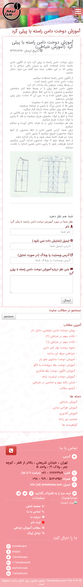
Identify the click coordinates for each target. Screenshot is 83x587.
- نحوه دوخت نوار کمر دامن (60, 348)
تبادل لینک (34, 533)
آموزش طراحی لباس (65, 408)
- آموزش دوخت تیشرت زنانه (59, 377)
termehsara (18, 546)
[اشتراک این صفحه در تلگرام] (18, 493)
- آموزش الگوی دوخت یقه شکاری (56, 371)
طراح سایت (17, 581)
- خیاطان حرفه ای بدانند (62, 354)
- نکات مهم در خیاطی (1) (61, 342)
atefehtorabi (19, 568)
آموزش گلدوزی (68, 413)
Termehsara (19, 557)
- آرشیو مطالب (68, 388)
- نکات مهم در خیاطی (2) (61, 336)
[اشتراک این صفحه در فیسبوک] (31, 493)
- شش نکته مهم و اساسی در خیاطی (55, 382)
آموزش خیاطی (68, 402)
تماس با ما (34, 511)
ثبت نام (36, 522)
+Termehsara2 (20, 562)
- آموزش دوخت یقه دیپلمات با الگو (55, 365)
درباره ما (36, 517)
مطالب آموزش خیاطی (28, 528)
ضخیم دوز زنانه (68, 419)
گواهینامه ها (69, 425)
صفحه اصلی (34, 506)
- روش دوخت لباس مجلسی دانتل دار (54, 330)
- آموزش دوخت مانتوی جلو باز (58, 359)
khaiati (15, 551)
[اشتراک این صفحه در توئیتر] (25, 493)
